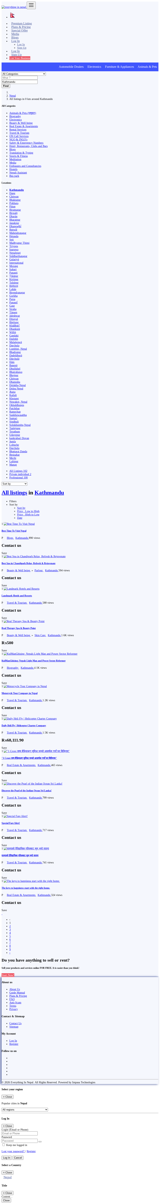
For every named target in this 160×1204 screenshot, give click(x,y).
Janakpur (14, 223)
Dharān (13, 216)
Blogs (10, 537)
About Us (14, 989)
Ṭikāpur (13, 275)
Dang (12, 193)
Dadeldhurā (15, 355)
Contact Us (15, 1023)
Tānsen (13, 312)
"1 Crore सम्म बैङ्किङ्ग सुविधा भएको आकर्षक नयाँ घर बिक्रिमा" (29, 758)
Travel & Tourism (17, 602)
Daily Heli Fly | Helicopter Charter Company (24, 725)
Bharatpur (14, 219)
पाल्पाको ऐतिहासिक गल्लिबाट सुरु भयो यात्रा (20, 855)
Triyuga (13, 246)
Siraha (12, 309)
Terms (12, 1005)
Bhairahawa (15, 371)
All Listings (18, 470)
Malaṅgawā (15, 342)
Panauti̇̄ (13, 302)
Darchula (14, 345)
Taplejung (14, 428)
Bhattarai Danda (18, 451)
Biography (13, 667)
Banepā (13, 365)
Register (13, 1043)
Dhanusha (14, 381)
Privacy (13, 1009)
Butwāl (13, 229)
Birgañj (13, 213)
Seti (11, 239)
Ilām (11, 362)
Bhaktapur (15, 199)
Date (19, 517)
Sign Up (21, 47)
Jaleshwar (14, 315)
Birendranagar (17, 292)
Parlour (39, 570)
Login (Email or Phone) (15, 1129)
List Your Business (20, 58)
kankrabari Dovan (19, 438)
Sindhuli (14, 421)
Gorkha (13, 295)
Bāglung (14, 322)
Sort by (21, 507)
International (16, 262)
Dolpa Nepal (16, 388)
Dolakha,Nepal (17, 385)
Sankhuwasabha (18, 415)
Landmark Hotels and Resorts (17, 595)
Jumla (12, 441)
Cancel (18, 1157)
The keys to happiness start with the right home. (26, 888)
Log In (21, 44)
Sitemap (13, 1026)
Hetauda (13, 236)
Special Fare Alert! (11, 823)
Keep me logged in (16, 1145)
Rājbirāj (13, 285)
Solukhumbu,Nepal (20, 424)
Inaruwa (13, 249)
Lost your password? (13, 1151)
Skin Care (40, 635)
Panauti (13, 272)
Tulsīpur (14, 282)
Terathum (14, 431)
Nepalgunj (15, 252)
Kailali (13, 395)
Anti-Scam (15, 1002)
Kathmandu (16, 189)
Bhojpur (13, 375)
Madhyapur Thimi (19, 242)
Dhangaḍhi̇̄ (15, 226)
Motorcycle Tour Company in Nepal (19, 693)
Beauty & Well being (19, 570)
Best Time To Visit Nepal (14, 530)
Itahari (13, 269)
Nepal (12, 95)
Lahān (12, 289)
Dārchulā (14, 358)
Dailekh (13, 338)
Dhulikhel (14, 368)
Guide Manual (17, 992)
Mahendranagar (17, 232)
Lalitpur (13, 461)
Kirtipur (13, 279)
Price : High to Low (28, 514)
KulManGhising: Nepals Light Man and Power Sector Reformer (34, 660)
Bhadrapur (15, 352)
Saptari (13, 418)
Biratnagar (15, 209)
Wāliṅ (12, 332)
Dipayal (13, 319)
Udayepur (14, 434)
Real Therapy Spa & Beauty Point (19, 628)
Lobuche (14, 444)
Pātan (12, 206)
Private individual (20, 474)
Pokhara (13, 203)
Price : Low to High (28, 511)
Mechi (12, 458)
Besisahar (14, 454)
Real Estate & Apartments (21, 765)
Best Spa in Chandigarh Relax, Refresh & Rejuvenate (28, 563)
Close (6, 1200)
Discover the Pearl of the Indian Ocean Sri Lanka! (27, 790)
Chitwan (14, 196)
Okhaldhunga (16, 405)
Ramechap (15, 411)
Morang (13, 266)
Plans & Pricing (18, 995)
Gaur (12, 305)
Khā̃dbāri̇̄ (14, 325)
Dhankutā (14, 328)
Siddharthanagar (18, 256)
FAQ (12, 999)
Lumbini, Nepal (18, 348)
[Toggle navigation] (31, 5)
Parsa (12, 299)
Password (7, 1137)
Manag (13, 464)
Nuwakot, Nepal (18, 401)
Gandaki (14, 335)
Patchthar (14, 408)
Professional (18, 477)
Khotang (14, 398)
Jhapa (12, 391)
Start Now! (8, 975)
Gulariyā (14, 259)
